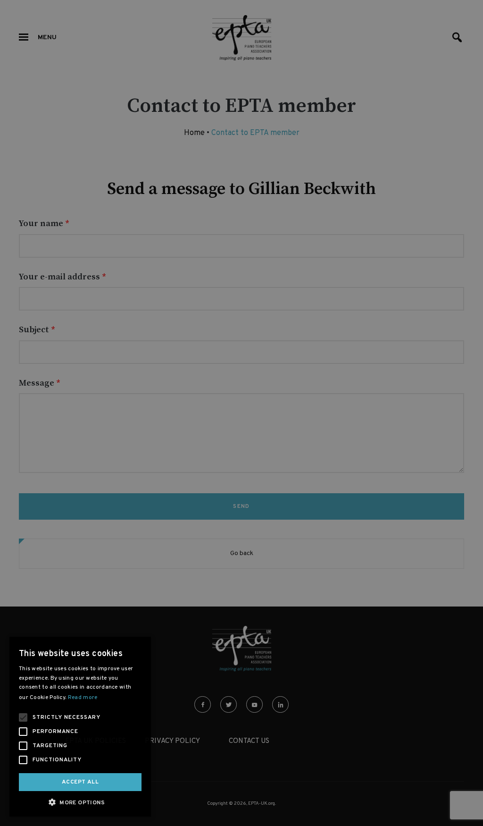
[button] (80, 802)
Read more (83, 697)
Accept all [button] (80, 782)
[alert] (241, 413)
